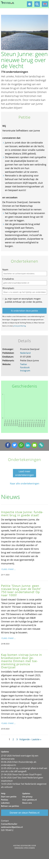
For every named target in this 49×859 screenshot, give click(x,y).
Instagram (25, 370)
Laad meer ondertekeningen (24, 473)
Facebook (25, 367)
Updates (26, 793)
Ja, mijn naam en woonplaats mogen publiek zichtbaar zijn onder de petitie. (23, 300)
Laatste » (36, 739)
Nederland (25, 352)
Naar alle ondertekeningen (24, 483)
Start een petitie (8, 796)
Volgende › (25, 739)
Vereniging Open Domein (24, 848)
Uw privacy (27, 796)
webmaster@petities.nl (12, 827)
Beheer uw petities (10, 806)
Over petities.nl (29, 799)
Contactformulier (9, 824)
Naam (5, 269)
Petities (4, 799)
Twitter (23, 364)
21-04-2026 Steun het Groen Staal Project (21, 774)
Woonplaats (8, 288)
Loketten (5, 803)
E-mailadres (8, 278)
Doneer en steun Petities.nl (24, 812)
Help (3, 793)
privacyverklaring (19, 326)
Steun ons (27, 803)
